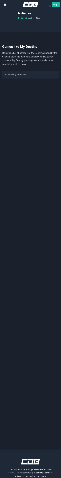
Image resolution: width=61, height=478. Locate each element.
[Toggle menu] (5, 4)
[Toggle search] (49, 5)
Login (56, 4)
